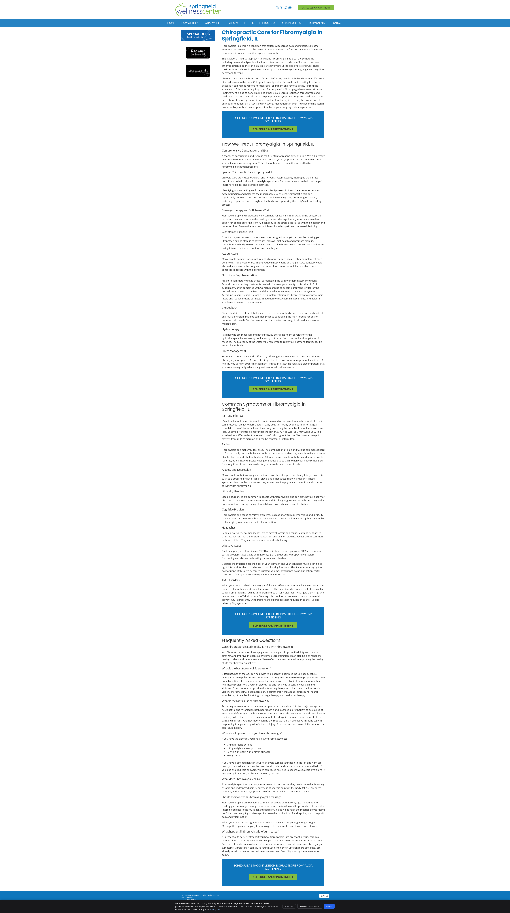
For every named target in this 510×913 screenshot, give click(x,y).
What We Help (213, 23)
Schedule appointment (316, 8)
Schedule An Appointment (273, 129)
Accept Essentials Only (309, 906)
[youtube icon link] (290, 8)
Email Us (324, 896)
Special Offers (291, 23)
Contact (337, 23)
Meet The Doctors (263, 23)
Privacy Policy (216, 909)
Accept (329, 906)
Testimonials (316, 23)
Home (171, 23)
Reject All (289, 906)
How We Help (189, 23)
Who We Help (237, 23)
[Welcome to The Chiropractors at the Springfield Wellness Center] (198, 15)
